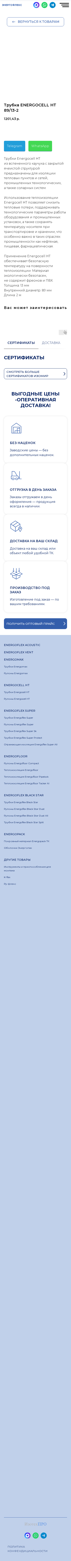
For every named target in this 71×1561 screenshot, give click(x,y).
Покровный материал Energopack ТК (26, 841)
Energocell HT (17, 685)
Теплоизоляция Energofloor (21, 770)
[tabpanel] (35, 362)
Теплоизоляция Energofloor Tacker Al (26, 783)
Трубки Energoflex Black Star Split (24, 822)
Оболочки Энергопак (18, 847)
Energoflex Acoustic (22, 645)
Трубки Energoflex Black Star (21, 802)
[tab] (21, 345)
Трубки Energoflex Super (18, 717)
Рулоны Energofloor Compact (21, 763)
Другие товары (17, 860)
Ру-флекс (10, 883)
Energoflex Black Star (24, 795)
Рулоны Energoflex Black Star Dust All (26, 815)
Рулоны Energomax (16, 673)
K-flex (7, 877)
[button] (35, 623)
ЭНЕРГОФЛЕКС (12, 5)
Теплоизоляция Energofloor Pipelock (26, 776)
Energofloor (15, 756)
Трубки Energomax (15, 666)
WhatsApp (40, 146)
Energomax (13, 659)
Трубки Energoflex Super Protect (23, 737)
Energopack (14, 834)
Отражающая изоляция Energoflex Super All (30, 744)
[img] (36, 5)
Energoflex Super (19, 710)
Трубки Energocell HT (16, 692)
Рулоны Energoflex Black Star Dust (24, 808)
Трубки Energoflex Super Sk (20, 731)
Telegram (14, 146)
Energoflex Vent (18, 652)
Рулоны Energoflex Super (19, 724)
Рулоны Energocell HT (17, 698)
